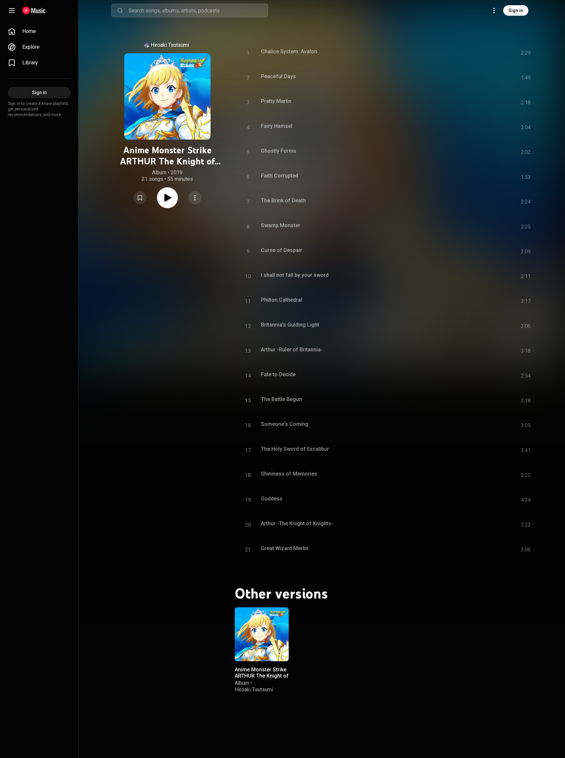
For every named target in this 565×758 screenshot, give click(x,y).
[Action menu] (194, 197)
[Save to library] (140, 198)
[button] (139, 197)
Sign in (515, 10)
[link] (39, 31)
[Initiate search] (120, 10)
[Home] (33, 10)
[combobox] (198, 10)
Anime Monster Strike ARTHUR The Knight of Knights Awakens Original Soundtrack (262, 679)
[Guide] (12, 10)
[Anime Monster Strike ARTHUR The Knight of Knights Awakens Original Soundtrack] (262, 634)
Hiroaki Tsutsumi (170, 45)
